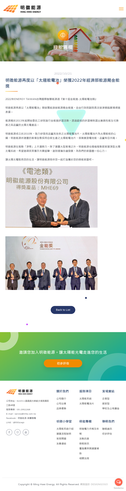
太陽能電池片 (86, 403)
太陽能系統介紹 (65, 428)
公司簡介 (61, 398)
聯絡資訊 (107, 428)
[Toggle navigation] (121, 8)
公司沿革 (61, 403)
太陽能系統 (85, 398)
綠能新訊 (84, 443)
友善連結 (61, 443)
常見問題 (61, 438)
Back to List (63, 310)
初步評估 (63, 363)
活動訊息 (84, 438)
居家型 (106, 403)
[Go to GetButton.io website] (119, 488)
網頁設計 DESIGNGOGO (94, 484)
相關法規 (84, 458)
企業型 (106, 398)
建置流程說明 (63, 433)
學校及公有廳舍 (110, 408)
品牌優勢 (61, 408)
